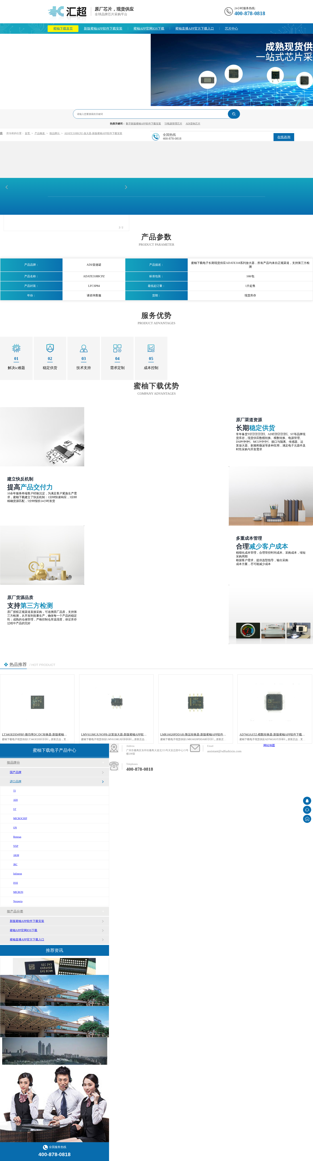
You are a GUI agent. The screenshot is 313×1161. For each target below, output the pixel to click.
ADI (15, 800)
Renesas (17, 837)
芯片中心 (231, 28)
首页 (28, 133)
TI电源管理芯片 (173, 123)
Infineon (17, 873)
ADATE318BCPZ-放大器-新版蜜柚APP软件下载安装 (93, 133)
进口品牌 (15, 781)
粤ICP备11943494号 (242, 765)
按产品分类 (15, 911)
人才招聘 (138, 39)
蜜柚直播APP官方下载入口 (194, 28)
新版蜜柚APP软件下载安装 (103, 28)
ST (14, 809)
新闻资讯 (83, 39)
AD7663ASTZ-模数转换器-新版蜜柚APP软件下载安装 (273, 734)
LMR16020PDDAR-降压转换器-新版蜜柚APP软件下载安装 (197, 734)
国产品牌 (15, 772)
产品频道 (40, 133)
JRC (15, 864)
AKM (16, 855)
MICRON (18, 892)
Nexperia (17, 901)
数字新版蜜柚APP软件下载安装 (143, 123)
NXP (15, 846)
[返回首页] (307, 819)
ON (15, 827)
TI (14, 790)
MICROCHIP (20, 818)
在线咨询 (283, 137)
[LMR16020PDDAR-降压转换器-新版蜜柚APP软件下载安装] (195, 702)
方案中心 (59, 39)
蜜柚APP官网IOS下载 (148, 28)
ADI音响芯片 (193, 123)
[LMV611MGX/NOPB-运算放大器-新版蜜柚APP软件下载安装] (116, 702)
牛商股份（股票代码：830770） (194, 772)
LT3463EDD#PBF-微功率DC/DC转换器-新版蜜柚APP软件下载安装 (44, 734)
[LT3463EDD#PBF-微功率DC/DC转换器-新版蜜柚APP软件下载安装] (37, 702)
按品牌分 (54, 133)
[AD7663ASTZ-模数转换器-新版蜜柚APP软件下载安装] (275, 702)
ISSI (15, 883)
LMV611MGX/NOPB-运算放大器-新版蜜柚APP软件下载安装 (119, 734)
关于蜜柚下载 (111, 39)
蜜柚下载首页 (63, 28)
